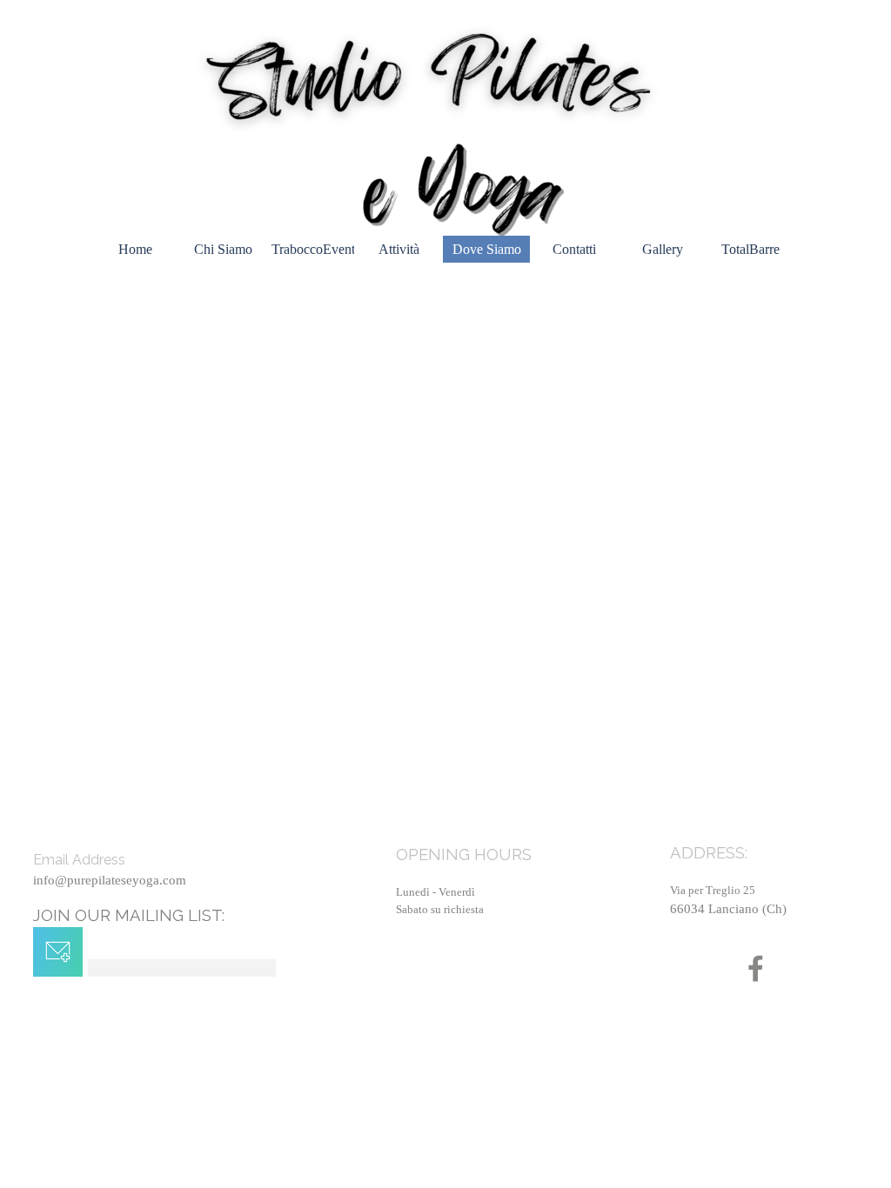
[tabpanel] (766, 896)
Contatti (574, 249)
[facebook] (755, 968)
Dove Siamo (486, 249)
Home (135, 249)
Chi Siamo (223, 249)
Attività (399, 249)
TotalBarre (750, 249)
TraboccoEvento (316, 249)
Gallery (662, 249)
